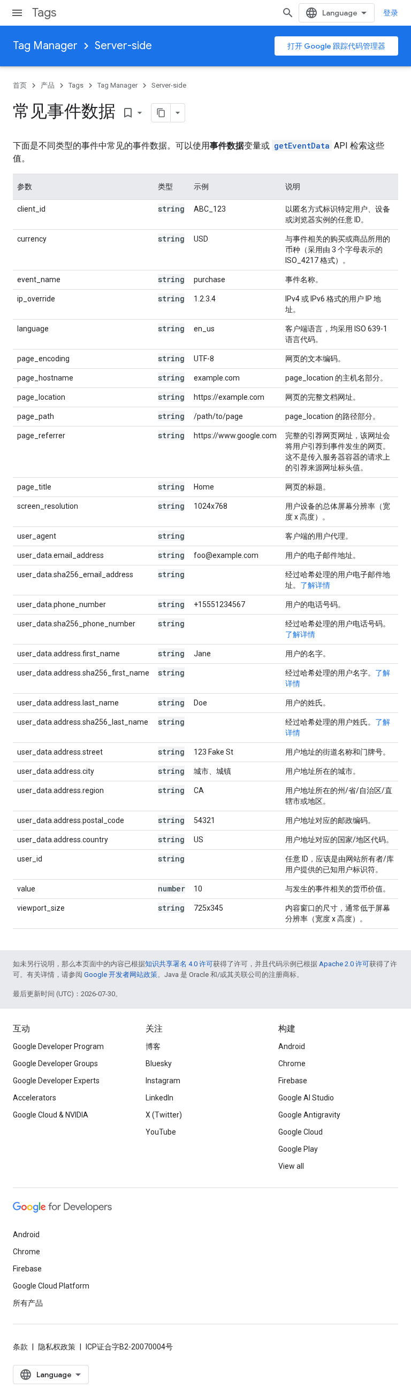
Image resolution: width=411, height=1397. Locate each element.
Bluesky (159, 1063)
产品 (48, 85)
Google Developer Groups (55, 1063)
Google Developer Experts (56, 1080)
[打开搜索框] (287, 12)
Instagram (163, 1080)
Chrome (292, 1063)
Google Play (298, 1149)
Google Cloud (300, 1132)
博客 (153, 1046)
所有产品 (28, 1303)
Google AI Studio (306, 1097)
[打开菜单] (17, 13)
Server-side (123, 45)
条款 (20, 1346)
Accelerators (34, 1097)
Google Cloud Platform (51, 1286)
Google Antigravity (309, 1115)
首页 (20, 85)
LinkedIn (159, 1097)
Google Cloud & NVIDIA (50, 1115)
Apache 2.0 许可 (344, 964)
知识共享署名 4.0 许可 (179, 964)
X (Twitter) (164, 1115)
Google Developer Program (58, 1046)
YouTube (161, 1132)
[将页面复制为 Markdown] (161, 113)
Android (291, 1046)
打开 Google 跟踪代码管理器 (336, 46)
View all (291, 1166)
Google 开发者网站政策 (120, 975)
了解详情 (315, 585)
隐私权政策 (56, 1346)
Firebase (292, 1080)
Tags (44, 12)
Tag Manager (45, 45)
